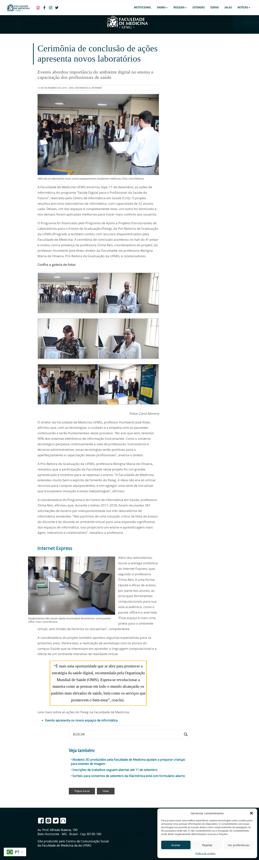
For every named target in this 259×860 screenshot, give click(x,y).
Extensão (199, 7)
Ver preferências (239, 845)
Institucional (142, 7)
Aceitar (176, 845)
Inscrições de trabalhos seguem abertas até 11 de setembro (115, 770)
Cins (71, 87)
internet (97, 87)
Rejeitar (207, 845)
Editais (214, 7)
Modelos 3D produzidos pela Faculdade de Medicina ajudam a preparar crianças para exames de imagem (128, 761)
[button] (251, 813)
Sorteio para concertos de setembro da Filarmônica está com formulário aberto (128, 776)
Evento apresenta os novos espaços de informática (81, 720)
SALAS (228, 7)
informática (82, 87)
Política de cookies (205, 853)
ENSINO (161, 7)
